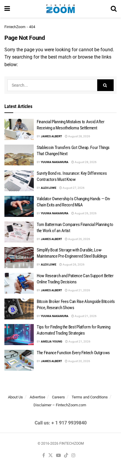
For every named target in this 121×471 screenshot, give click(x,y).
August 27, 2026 (73, 187)
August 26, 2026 (85, 213)
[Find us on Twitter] (50, 455)
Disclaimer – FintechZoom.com (59, 405)
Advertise (37, 397)
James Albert (51, 136)
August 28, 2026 (79, 136)
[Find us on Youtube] (58, 455)
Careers (58, 397)
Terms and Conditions (90, 397)
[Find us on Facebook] (43, 455)
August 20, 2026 (79, 361)
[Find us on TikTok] (66, 455)
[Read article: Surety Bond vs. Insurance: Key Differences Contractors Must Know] (19, 180)
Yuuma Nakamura (54, 162)
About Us (15, 397)
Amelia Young (51, 341)
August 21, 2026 (79, 290)
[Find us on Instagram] (73, 455)
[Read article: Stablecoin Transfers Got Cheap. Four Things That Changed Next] (19, 155)
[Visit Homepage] (60, 9)
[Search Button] (114, 9)
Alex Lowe (48, 187)
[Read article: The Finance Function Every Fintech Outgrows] (19, 360)
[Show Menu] (7, 9)
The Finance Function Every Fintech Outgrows (73, 352)
